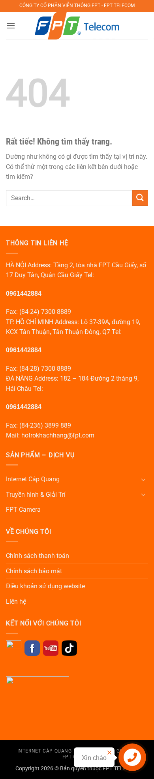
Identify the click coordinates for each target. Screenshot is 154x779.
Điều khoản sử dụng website (45, 586)
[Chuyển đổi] (143, 479)
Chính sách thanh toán (37, 555)
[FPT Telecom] (77, 25)
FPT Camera (23, 509)
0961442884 (23, 293)
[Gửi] (140, 198)
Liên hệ (16, 601)
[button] (10, 25)
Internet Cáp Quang (33, 479)
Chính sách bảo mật (34, 571)
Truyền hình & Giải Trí (36, 494)
